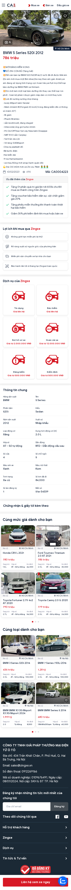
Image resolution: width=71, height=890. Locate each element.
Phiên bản (8, 408)
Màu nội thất (42, 465)
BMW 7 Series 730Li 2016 (52, 663)
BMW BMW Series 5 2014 (52, 710)
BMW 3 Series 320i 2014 (16, 663)
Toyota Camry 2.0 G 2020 (53, 600)
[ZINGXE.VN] (11, 5)
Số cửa (6, 454)
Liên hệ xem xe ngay (35, 882)
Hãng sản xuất (9, 396)
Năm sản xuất (9, 419)
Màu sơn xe (8, 465)
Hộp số (6, 442)
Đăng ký (59, 806)
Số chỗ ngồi (41, 454)
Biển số (39, 488)
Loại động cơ (9, 431)
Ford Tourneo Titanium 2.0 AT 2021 (51, 554)
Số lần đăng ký (10, 488)
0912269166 (29, 771)
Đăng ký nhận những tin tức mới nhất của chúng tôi (32, 795)
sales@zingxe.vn (21, 765)
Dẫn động (40, 442)
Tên (37, 396)
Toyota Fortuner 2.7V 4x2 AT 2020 (18, 602)
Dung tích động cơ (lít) (46, 431)
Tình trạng (8, 476)
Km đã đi (30, 564)
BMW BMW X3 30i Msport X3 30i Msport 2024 (17, 712)
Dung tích (6, 564)
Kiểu (38, 408)
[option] (35, 29)
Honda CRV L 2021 (13, 552)
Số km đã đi (41, 476)
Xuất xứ (39, 419)
